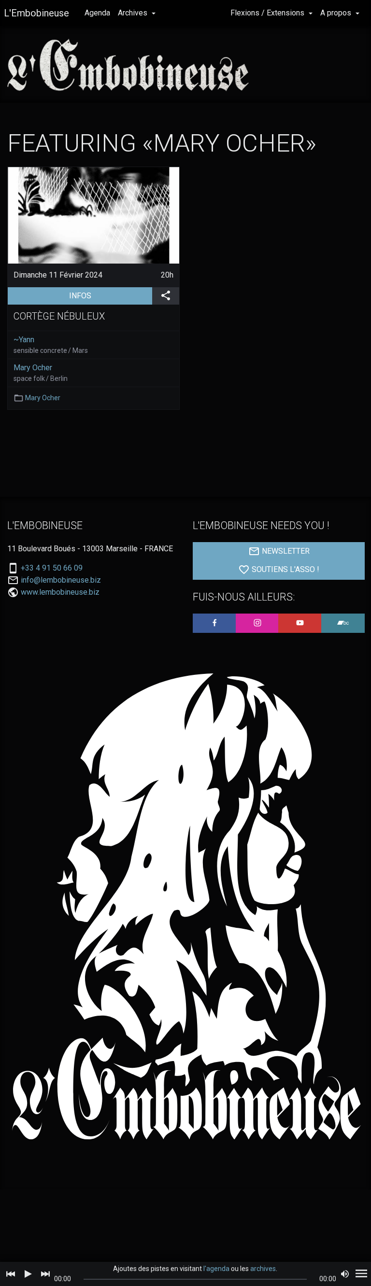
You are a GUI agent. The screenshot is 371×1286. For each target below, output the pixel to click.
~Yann (24, 339)
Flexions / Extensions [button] (268, 12)
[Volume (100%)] (345, 1274)
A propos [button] (336, 12)
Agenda (97, 12)
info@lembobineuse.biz (61, 580)
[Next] (45, 1274)
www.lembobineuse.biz (60, 592)
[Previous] (10, 1274)
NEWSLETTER (285, 551)
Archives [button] (133, 12)
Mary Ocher (33, 367)
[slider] (195, 1279)
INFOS (110, 295)
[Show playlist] (361, 1274)
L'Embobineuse (36, 13)
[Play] (28, 1274)
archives (263, 1268)
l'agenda (216, 1268)
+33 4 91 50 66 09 (52, 568)
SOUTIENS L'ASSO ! (284, 569)
